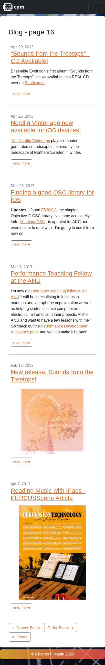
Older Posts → (60, 627)
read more (21, 93)
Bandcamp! (34, 83)
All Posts (20, 637)
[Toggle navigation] (95, 7)
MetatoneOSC (32, 222)
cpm (18, 6)
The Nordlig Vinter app (30, 141)
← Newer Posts (26, 627)
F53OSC (49, 210)
